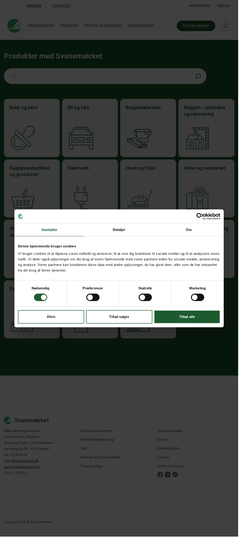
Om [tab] (189, 230)
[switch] (93, 297)
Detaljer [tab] (119, 230)
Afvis (51, 317)
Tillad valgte (119, 317)
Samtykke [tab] (49, 230)
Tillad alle (187, 317)
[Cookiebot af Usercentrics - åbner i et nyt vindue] (200, 216)
